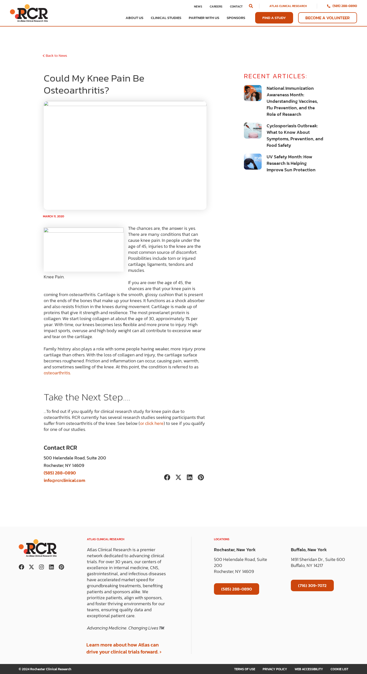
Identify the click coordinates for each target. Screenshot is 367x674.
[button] (251, 6)
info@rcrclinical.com (64, 480)
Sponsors (236, 18)
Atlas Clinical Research (288, 6)
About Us (134, 18)
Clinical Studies (166, 18)
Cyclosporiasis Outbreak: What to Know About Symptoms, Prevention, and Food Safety (295, 135)
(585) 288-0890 (345, 6)
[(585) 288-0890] (328, 6)
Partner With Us (204, 18)
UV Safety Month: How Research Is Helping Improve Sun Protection (291, 163)
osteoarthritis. (57, 372)
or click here (152, 423)
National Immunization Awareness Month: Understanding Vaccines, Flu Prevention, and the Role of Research (292, 101)
